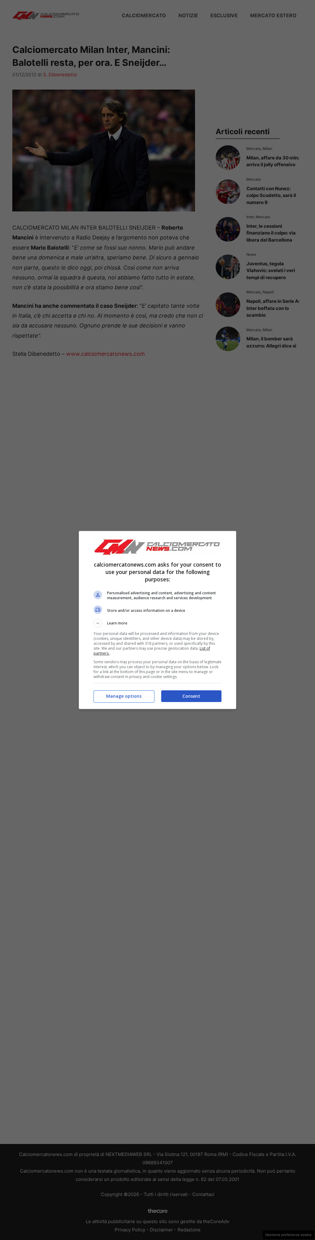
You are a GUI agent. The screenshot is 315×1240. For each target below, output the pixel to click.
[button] (157, 623)
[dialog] (157, 620)
